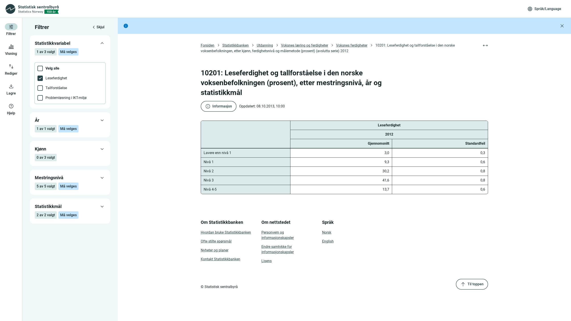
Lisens (266, 261)
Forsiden (207, 45)
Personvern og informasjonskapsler (277, 235)
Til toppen (476, 284)
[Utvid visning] (485, 45)
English (328, 241)
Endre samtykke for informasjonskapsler (277, 249)
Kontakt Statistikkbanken (220, 259)
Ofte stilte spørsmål (216, 241)
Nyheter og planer (214, 250)
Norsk (326, 232)
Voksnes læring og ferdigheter (304, 45)
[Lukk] (562, 25)
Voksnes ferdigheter (351, 45)
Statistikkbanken (235, 45)
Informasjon (222, 106)
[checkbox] (70, 68)
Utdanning (265, 45)
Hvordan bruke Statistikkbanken (226, 232)
